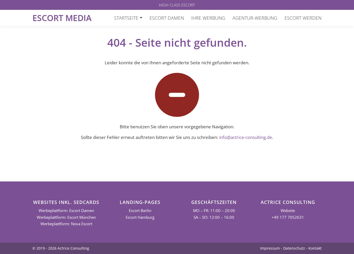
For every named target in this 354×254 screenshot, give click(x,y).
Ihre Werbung (208, 18)
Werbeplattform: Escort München (66, 217)
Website (288, 211)
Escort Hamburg (140, 217)
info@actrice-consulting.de (245, 137)
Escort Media (61, 17)
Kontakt (315, 248)
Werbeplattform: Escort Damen (66, 211)
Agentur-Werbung (254, 18)
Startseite (126, 18)
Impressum (270, 248)
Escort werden (303, 18)
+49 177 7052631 (288, 217)
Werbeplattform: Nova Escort (66, 224)
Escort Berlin (140, 211)
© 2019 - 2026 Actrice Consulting (60, 248)
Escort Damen (167, 18)
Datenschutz (294, 248)
